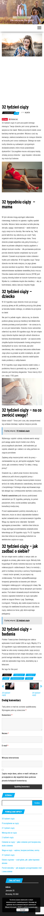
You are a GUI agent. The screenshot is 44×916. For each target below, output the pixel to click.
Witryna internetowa (10, 758)
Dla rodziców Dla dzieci (22, 20)
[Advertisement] (22, 80)
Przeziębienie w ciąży (10, 823)
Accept (22, 910)
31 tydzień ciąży (8, 855)
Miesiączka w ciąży (9, 833)
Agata (27, 113)
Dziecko (29, 678)
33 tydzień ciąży (8, 818)
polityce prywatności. (31, 907)
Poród (6, 678)
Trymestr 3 (31, 675)
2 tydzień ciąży (8, 837)
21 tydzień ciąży (8, 828)
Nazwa (5, 733)
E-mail (5, 745)
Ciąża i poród (19, 675)
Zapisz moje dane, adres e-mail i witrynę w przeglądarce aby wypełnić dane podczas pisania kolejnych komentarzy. (19, 777)
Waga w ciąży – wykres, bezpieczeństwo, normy (20, 850)
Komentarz (7, 715)
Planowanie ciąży (17, 678)
